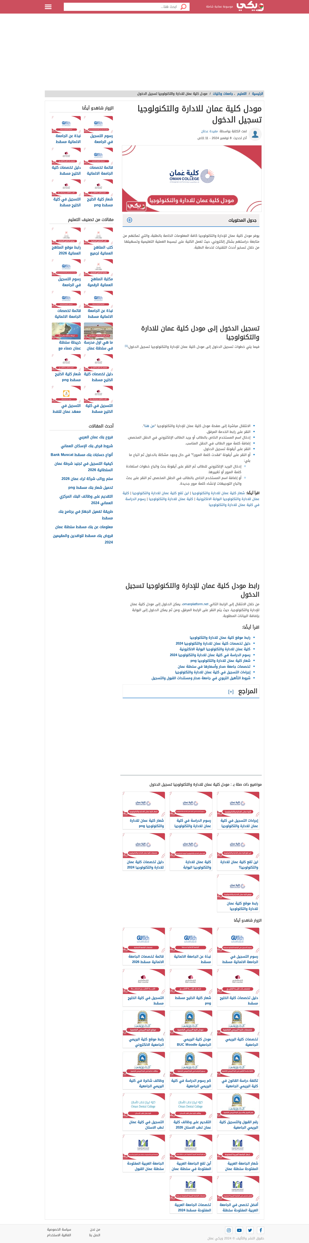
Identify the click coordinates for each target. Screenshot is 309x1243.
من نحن (95, 1229)
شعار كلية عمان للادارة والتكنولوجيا (218, 493)
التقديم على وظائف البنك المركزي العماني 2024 (86, 499)
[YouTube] (239, 1230)
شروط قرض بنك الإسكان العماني (87, 446)
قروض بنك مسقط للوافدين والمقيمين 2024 (83, 539)
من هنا (149, 426)
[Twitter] (250, 1230)
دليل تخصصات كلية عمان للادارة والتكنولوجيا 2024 (213, 643)
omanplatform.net (195, 604)
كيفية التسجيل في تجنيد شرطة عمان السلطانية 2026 (84, 467)
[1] (126, 346)
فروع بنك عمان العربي (96, 437)
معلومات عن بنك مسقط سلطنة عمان (84, 527)
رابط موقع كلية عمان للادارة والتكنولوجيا (220, 637)
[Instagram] (228, 1230)
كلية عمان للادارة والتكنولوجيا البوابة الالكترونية (215, 649)
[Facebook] (260, 1230)
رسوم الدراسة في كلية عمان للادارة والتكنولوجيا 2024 (210, 655)
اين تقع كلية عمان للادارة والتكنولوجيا (160, 493)
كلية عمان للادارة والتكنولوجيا (171, 499)
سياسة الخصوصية (59, 1229)
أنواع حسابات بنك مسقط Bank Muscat (82, 455)
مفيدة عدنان (209, 131)
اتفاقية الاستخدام (59, 1235)
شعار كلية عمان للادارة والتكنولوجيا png (220, 660)
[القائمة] (48, 7)
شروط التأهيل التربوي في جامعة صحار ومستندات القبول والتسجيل (201, 678)
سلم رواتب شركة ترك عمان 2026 (87, 479)
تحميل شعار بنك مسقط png (90, 487)
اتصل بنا (94, 1235)
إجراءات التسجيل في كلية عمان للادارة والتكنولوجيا (212, 672)
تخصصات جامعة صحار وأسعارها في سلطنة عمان (214, 666)
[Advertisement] (154, 54)
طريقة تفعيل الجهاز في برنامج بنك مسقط (85, 515)
